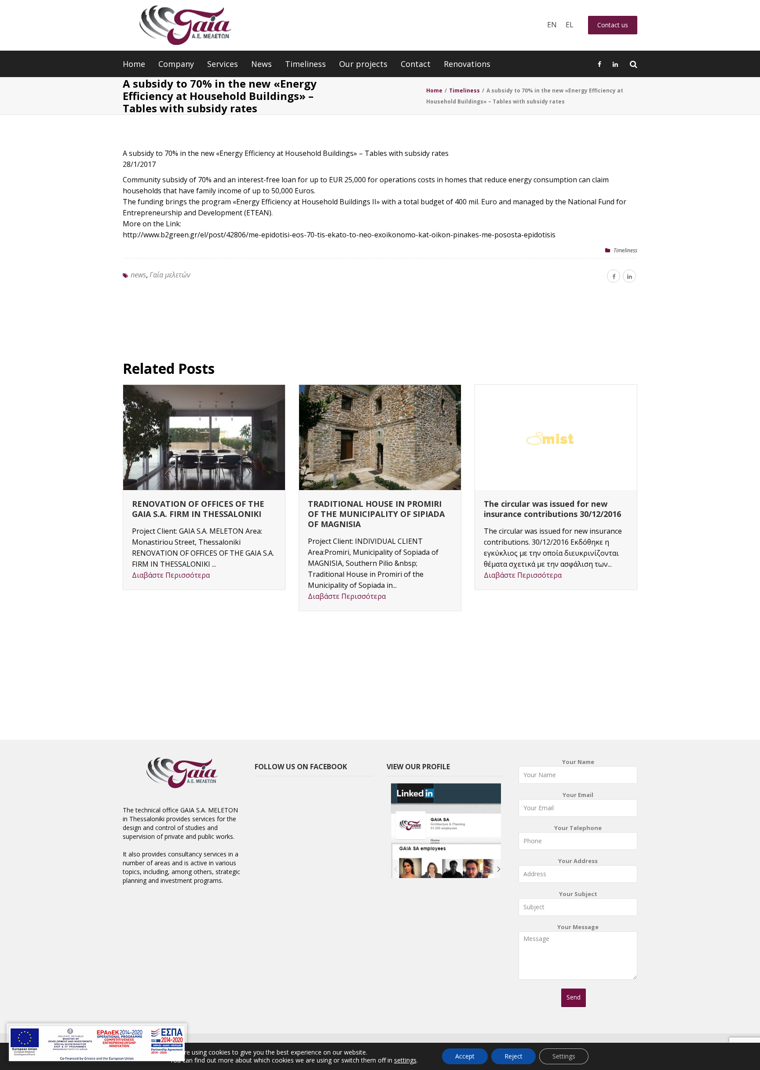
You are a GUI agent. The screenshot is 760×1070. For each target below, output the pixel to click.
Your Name (578, 762)
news (138, 275)
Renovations (467, 64)
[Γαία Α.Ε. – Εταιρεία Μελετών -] (185, 25)
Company (176, 64)
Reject (513, 1056)
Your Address (578, 861)
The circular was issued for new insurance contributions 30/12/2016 (552, 508)
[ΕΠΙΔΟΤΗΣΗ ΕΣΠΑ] (97, 1043)
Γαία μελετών (170, 275)
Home (134, 64)
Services (222, 64)
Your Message (578, 927)
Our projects (363, 64)
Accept (465, 1056)
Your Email (578, 795)
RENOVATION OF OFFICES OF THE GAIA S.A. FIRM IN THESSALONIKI (198, 508)
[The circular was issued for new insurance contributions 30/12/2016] (556, 437)
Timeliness (305, 64)
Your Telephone (578, 828)
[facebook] (613, 276)
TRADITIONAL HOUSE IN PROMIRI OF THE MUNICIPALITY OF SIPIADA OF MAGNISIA (376, 513)
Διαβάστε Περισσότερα (171, 575)
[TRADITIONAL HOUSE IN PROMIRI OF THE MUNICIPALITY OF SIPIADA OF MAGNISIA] (380, 437)
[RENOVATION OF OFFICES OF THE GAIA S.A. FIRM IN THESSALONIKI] (204, 437)
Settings (563, 1056)
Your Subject (578, 894)
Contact (416, 64)
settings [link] (405, 1060)
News (261, 64)
